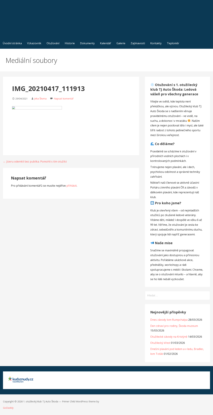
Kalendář (105, 43)
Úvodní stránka (12, 43)
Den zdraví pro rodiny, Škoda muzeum (174, 326)
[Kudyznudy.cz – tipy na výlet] (20, 381)
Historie (70, 43)
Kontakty (156, 43)
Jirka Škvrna (40, 98)
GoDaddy (8, 407)
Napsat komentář (64, 98)
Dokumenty (87, 43)
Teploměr (173, 43)
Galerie (120, 43)
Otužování (53, 43)
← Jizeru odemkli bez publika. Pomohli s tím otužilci (35, 161)
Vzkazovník (34, 43)
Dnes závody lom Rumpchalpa (169, 320)
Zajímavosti (138, 43)
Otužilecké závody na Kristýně (168, 336)
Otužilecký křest (160, 343)
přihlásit (71, 185)
